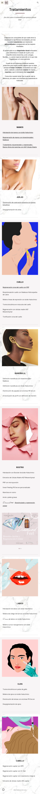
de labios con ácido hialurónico (19, 619)
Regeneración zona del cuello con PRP (16, 287)
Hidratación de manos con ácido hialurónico (18, 132)
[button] (2, 2)
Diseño (6, 619)
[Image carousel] (20, 531)
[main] (20, 10)
